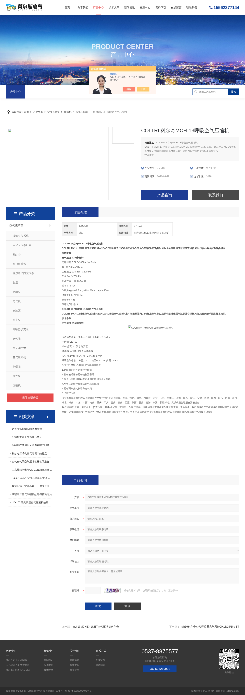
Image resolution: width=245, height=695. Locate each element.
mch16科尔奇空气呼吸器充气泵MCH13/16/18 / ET (209, 626)
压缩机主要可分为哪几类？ (27, 437)
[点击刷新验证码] (112, 590)
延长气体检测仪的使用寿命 (27, 428)
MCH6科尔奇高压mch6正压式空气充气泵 (19, 670)
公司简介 (74, 660)
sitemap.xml (232, 690)
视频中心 (145, 7)
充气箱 (17, 338)
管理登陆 (220, 690)
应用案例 (48, 665)
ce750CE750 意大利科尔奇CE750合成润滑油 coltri (19, 665)
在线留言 (176, 7)
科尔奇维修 (19, 263)
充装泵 (17, 310)
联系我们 (191, 7)
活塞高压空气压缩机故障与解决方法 (32, 494)
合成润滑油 (19, 348)
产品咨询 (164, 195)
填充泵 (17, 320)
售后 (15, 282)
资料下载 (160, 7)
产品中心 (98, 7)
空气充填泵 (53, 112)
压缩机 (68, 112)
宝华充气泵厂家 (22, 245)
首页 (67, 7)
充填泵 (17, 291)
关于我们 (83, 7)
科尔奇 (17, 254)
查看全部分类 (30, 397)
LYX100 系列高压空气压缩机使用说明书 (32, 502)
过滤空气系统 (21, 235)
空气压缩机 (19, 357)
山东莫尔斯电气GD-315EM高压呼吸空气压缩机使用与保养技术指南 (32, 469)
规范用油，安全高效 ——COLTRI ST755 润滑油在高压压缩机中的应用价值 (32, 486)
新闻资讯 (129, 7)
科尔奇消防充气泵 (23, 273)
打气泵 (17, 376)
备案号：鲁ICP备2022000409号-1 (74, 690)
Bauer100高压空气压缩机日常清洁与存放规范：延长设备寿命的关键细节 (32, 477)
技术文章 (114, 7)
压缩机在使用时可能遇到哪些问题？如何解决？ (32, 445)
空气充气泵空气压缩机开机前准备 (30, 461)
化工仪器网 (208, 690)
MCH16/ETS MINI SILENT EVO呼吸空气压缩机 (19, 660)
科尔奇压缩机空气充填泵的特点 (29, 453)
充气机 (17, 301)
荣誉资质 (74, 670)
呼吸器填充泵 (21, 329)
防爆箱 (17, 366)
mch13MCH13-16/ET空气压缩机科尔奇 (95, 626)
